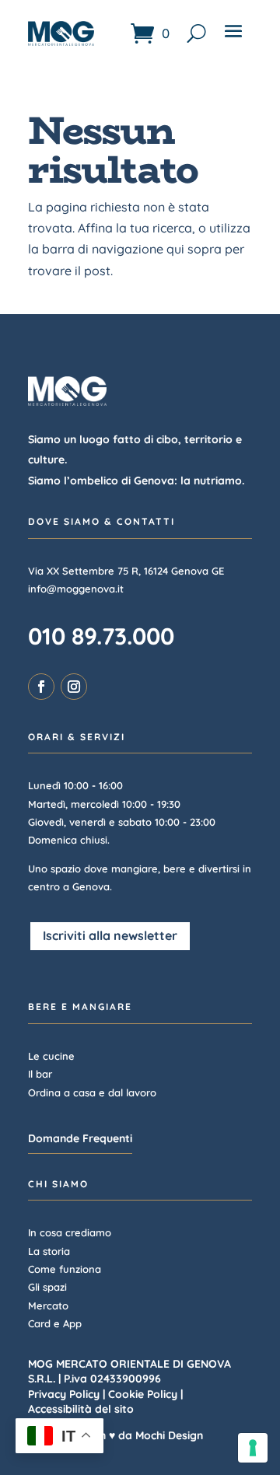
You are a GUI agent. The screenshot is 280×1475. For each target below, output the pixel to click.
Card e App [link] (55, 1323)
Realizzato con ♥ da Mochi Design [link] (115, 1435)
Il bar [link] (40, 1074)
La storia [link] (49, 1251)
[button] (233, 37)
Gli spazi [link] (47, 1287)
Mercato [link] (48, 1305)
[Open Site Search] (196, 33)
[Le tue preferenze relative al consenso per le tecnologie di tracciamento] (253, 1448)
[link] (150, 33)
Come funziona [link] (64, 1269)
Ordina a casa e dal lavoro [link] (92, 1092)
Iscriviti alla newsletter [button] (110, 935)
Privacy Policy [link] (64, 1394)
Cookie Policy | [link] (145, 1394)
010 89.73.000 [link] (101, 636)
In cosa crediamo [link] (69, 1232)
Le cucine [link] (51, 1056)
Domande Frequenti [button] (80, 1138)
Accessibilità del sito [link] (81, 1409)
